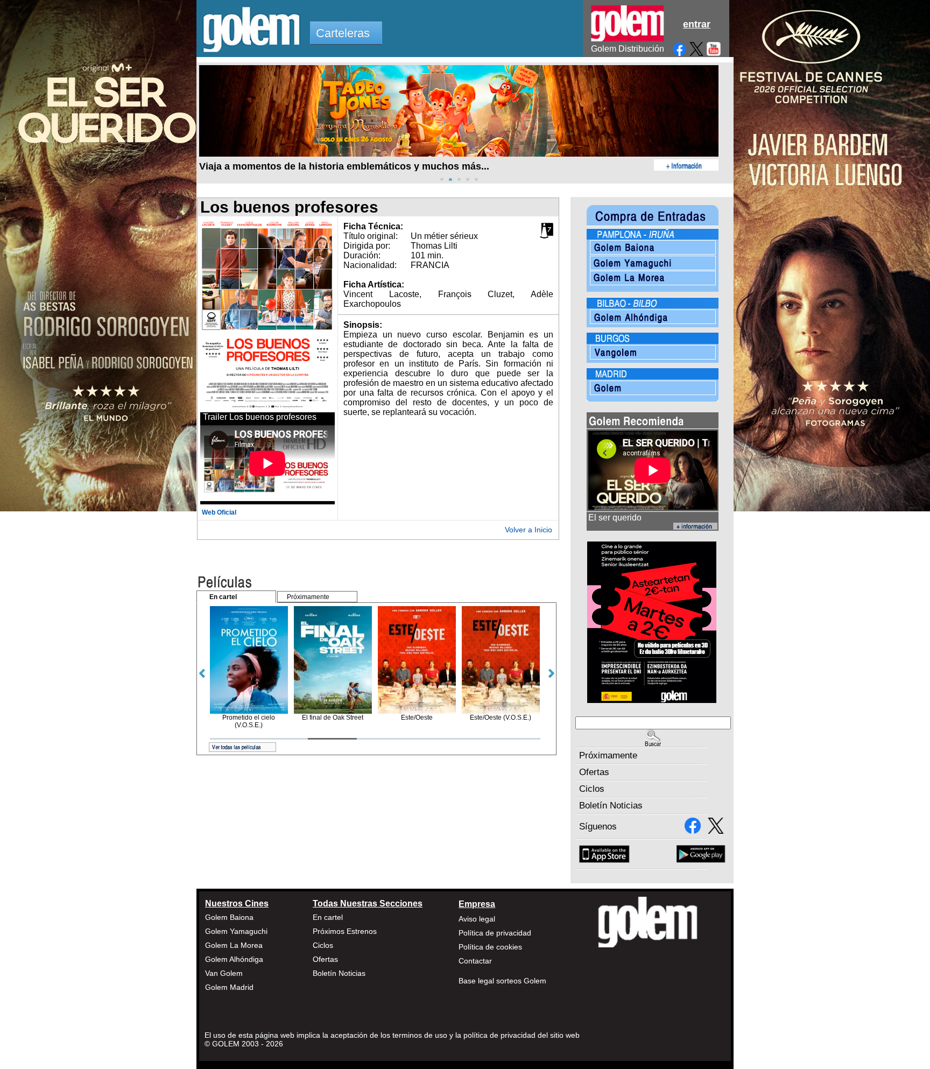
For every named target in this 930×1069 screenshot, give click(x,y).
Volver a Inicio (528, 529)
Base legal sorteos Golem (502, 980)
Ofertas (594, 772)
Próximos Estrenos (345, 931)
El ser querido (615, 517)
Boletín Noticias (611, 805)
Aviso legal (477, 919)
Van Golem (224, 973)
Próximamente (608, 755)
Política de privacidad (495, 933)
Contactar (475, 961)
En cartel (328, 917)
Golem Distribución (627, 48)
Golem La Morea (234, 945)
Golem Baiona (229, 917)
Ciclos (591, 789)
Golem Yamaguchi (236, 931)
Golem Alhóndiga (234, 959)
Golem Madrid (229, 987)
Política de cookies (490, 947)
